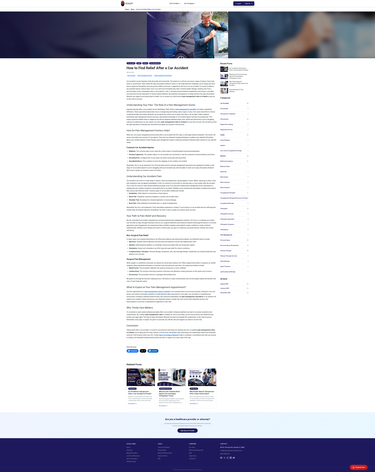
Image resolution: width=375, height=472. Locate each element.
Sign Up (247, 3)
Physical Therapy (225, 250)
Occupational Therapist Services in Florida (234, 198)
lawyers (222, 145)
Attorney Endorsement (196, 450)
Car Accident (224, 103)
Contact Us (192, 458)
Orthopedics (224, 229)
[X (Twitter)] (224, 458)
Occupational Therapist (227, 193)
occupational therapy (227, 203)
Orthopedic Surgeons (227, 224)
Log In (239, 3)
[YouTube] (234, 458)
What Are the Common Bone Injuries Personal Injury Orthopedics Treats (169, 394)
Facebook (134, 351)
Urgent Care (192, 456)
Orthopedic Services (226, 214)
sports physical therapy (227, 271)
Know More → (132, 403)
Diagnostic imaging (226, 124)
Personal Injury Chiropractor (229, 245)
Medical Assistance (226, 161)
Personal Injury (225, 240)
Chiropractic (224, 108)
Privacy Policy (162, 450)
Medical (223, 156)
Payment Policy (162, 456)
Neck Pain (223, 172)
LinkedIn (154, 351)
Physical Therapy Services (228, 256)
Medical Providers (132, 453)
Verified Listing (131, 461)
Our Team (192, 447)
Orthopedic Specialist (227, 219)
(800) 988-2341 (225, 454)
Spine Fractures (225, 266)
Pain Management (226, 235)
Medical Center (225, 166)
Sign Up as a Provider (188, 430)
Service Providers (132, 458)
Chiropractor (224, 119)
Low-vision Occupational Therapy (231, 150)
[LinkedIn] (231, 458)
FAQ (159, 458)
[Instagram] (228, 458)
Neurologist (224, 177)
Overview (129, 450)
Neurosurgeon (225, 182)
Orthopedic (224, 208)
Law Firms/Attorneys (133, 456)
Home (127, 9)
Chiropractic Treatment (227, 114)
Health (222, 135)
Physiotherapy (224, 261)
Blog (132, 9)
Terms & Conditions (164, 447)
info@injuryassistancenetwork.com (231, 450)
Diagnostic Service (226, 129)
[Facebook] (221, 458)
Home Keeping (225, 140)
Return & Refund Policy (165, 453)
